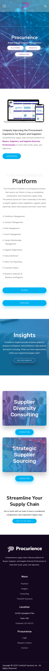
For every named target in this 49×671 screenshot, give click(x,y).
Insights (33, 48)
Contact (24, 648)
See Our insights (24, 360)
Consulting (24, 54)
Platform (15, 48)
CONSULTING (24, 432)
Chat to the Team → (24, 521)
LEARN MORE (11, 156)
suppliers (24, 303)
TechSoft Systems (24, 599)
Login (24, 638)
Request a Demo (24, 643)
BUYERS (24, 290)
